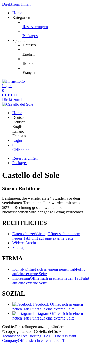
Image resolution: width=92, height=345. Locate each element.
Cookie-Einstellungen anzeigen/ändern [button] (33, 327)
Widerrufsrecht (24, 243)
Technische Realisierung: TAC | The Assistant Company (39, 338)
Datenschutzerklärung (46, 236)
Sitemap (18, 247)
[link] (56, 45)
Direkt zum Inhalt (16, 4)
